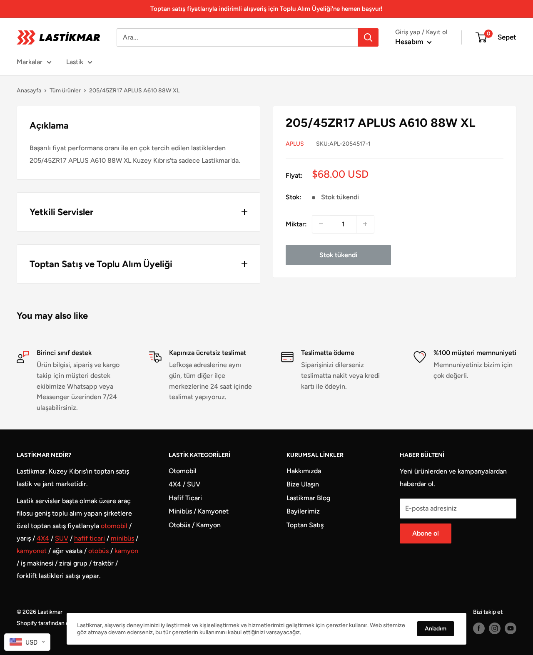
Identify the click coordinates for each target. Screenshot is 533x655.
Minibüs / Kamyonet (199, 511)
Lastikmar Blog (308, 498)
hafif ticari (89, 538)
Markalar (29, 62)
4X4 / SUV (184, 484)
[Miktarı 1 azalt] (321, 224)
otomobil (114, 526)
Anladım (435, 628)
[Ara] (368, 37)
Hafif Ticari (185, 498)
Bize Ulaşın (302, 484)
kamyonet (32, 551)
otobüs (98, 551)
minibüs (122, 538)
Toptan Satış (305, 525)
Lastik (74, 62)
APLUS (295, 143)
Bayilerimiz (303, 511)
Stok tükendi (338, 254)
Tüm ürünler (65, 90)
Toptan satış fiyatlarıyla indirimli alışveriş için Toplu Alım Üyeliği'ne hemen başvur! (266, 8)
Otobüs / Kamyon (195, 525)
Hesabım (410, 41)
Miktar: (296, 224)
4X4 (43, 538)
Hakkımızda (303, 471)
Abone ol (425, 533)
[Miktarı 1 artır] (365, 224)
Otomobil (183, 471)
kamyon (126, 551)
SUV (61, 538)
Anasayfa (29, 90)
